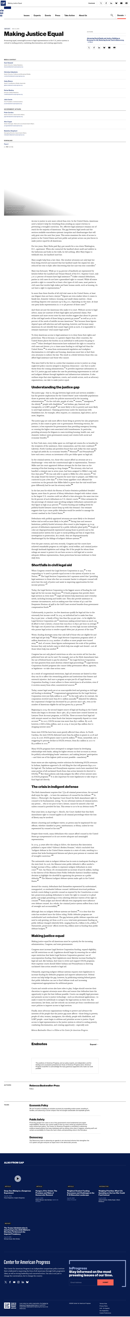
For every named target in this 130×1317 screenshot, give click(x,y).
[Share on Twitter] (101, 3)
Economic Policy (38, 1105)
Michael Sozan (8, 1239)
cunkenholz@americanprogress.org (14, 76)
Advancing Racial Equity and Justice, (99, 38)
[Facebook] (10, 1282)
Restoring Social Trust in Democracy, (111, 40)
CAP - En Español (104, 1308)
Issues (27, 15)
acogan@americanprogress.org (13, 125)
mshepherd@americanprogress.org (14, 135)
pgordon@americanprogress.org (13, 116)
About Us (83, 15)
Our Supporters (104, 1310)
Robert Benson (40, 1200)
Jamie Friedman (103, 1200)
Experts (37, 15)
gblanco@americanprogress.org (13, 85)
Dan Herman (48, 1200)
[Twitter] (5, 1282)
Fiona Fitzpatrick (9, 1198)
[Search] (112, 16)
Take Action (69, 15)
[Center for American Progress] (8, 9)
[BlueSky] (27, 1282)
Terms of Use (103, 1303)
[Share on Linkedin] (111, 3)
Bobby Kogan (112, 1200)
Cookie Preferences (105, 1313)
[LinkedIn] (22, 1282)
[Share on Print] (126, 3)
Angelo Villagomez (19, 1198)
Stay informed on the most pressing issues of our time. (91, 1272)
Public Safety (36, 1119)
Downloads (91, 3)
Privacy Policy (104, 1306)
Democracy (36, 1137)
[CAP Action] (10, 1306)
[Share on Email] (121, 3)
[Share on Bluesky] (116, 3)
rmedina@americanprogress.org (13, 94)
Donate (120, 15)
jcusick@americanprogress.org (13, 103)
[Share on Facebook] (106, 3)
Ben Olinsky (16, 1239)
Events (48, 15)
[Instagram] (18, 1282)
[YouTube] (14, 1282)
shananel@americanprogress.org (13, 67)
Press (57, 15)
